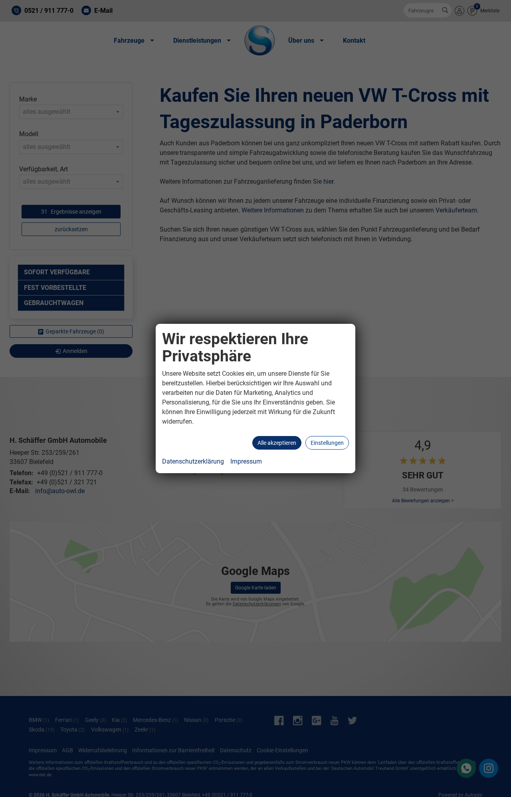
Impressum (246, 461)
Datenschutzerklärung (193, 461)
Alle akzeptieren (276, 443)
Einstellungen (327, 443)
